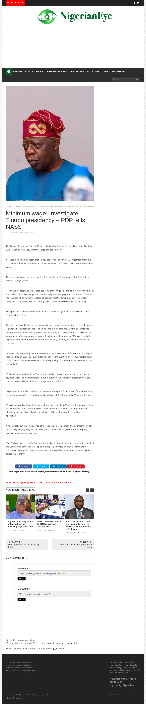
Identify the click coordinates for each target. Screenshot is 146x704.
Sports (89, 71)
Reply (21, 579)
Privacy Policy (99, 695)
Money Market (118, 71)
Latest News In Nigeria (56, 71)
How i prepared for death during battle (23, 545)
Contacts (124, 695)
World (106, 71)
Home (9, 206)
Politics (39, 71)
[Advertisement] (73, 48)
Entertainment (77, 71)
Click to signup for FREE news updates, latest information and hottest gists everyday (47, 471)
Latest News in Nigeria (26, 206)
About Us (29, 71)
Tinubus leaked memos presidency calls (75, 545)
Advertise (17, 71)
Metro (98, 71)
